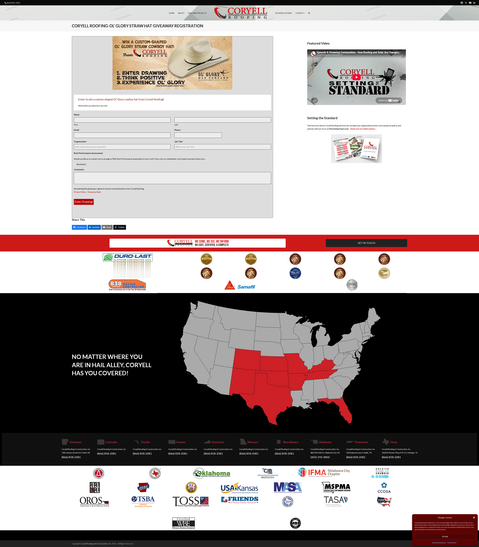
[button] (474, 517)
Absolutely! (81, 164)
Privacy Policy (451, 542)
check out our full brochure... (363, 129)
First (76, 125)
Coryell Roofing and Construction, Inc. (95, 544)
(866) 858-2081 (13, 3)
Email (77, 130)
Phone (177, 130)
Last (176, 125)
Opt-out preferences (439, 542)
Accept (445, 536)
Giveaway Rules (94, 192)
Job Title (178, 141)
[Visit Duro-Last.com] (128, 265)
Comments (79, 169)
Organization (80, 141)
